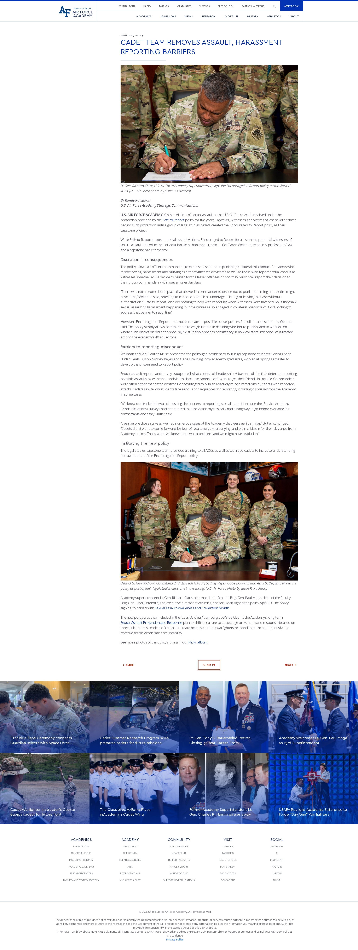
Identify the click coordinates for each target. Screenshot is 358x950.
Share (207, 665)
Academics (144, 16)
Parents (164, 6)
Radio (147, 6)
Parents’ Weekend (253, 6)
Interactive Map (130, 873)
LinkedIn (277, 873)
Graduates (184, 6)
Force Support (179, 866)
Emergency (130, 852)
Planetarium (227, 866)
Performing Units (179, 859)
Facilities (227, 852)
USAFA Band (179, 852)
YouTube (276, 866)
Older (132, 664)
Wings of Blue (179, 873)
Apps (130, 866)
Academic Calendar (81, 866)
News (189, 16)
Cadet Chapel (228, 859)
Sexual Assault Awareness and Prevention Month (192, 608)
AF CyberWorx (179, 846)
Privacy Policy (175, 939)
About (294, 16)
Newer (286, 664)
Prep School (226, 6)
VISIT (228, 839)
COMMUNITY (179, 839)
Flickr (277, 880)
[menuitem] (127, 6)
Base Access (228, 873)
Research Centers (81, 873)
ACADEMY (130, 839)
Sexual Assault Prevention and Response (151, 622)
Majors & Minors (81, 852)
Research (208, 16)
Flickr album (197, 642)
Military (252, 16)
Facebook (277, 846)
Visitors (204, 6)
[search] (274, 6)
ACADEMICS (81, 839)
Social (276, 839)
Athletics (274, 16)
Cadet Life (231, 16)
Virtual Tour (127, 6)
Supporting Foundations (179, 880)
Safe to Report (173, 219)
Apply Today (291, 6)
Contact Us (227, 880)
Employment (130, 846)
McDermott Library (81, 859)
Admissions (168, 16)
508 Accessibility (130, 880)
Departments (81, 846)
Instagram (276, 859)
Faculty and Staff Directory (81, 880)
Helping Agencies (130, 859)
